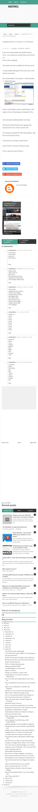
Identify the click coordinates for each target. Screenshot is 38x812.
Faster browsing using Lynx (13, 749)
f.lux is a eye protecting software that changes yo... (20, 695)
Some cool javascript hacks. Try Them (16, 766)
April (6, 649)
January (7, 782)
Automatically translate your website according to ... (20, 712)
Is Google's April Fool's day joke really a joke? (18, 734)
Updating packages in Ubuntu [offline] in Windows (19, 724)
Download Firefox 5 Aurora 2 (13, 703)
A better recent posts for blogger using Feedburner (20, 657)
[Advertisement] (22, 19)
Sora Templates (16, 794)
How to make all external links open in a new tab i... (20, 755)
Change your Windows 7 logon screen (16, 672)
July (6, 642)
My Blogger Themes (27, 794)
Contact (24, 2)
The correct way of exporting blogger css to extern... (20, 745)
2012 (5, 627)
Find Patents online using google (14, 651)
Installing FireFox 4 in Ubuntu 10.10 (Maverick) (18, 732)
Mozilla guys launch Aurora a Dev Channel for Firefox (20, 707)
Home (10, 2)
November (8, 634)
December (8, 632)
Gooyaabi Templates (22, 796)
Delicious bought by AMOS (12, 666)
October (7, 636)
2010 (5, 784)
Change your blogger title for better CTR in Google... (20, 742)
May (6, 647)
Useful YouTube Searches (12, 662)
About (16, 2)
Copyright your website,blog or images (16, 709)
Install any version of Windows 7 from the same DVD (20, 747)
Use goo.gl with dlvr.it (11, 655)
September (8, 638)
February (8, 780)
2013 (5, 625)
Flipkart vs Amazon (10, 670)
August (7, 640)
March (7, 778)
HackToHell (13, 6)
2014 (5, 623)
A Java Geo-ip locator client (13, 714)
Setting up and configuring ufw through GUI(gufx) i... (20, 730)
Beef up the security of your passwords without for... (20, 659)
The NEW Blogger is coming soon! (15, 668)
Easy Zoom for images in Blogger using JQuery (19, 753)
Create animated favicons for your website (17, 764)
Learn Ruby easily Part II (12, 776)
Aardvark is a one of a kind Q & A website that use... (20, 690)
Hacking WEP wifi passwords (13, 751)
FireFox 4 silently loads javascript (14, 664)
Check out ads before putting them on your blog (19, 705)
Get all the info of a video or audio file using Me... (19, 740)
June (7, 645)
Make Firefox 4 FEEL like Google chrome (17, 693)
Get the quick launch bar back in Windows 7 (18, 697)
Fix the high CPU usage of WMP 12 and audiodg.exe (20, 653)
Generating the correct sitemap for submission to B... (20, 757)
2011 (5, 629)
